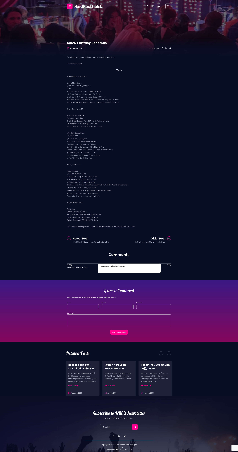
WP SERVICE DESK (125, 450)
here (80, 63)
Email (104, 303)
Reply (169, 265)
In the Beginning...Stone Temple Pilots (150, 242)
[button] (161, 353)
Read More (73, 385)
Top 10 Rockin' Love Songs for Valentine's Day (91, 242)
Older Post (158, 239)
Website (139, 303)
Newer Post (81, 239)
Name (69, 303)
